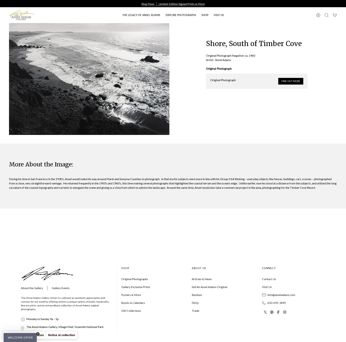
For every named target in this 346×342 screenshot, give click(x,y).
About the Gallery (32, 288)
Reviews (197, 294)
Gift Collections (131, 310)
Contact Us (269, 279)
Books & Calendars (133, 302)
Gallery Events (61, 288)
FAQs (195, 302)
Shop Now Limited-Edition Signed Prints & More (173, 4)
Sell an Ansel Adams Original (209, 287)
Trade (195, 310)
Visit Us (267, 287)
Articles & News (202, 279)
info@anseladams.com (281, 294)
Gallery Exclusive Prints (135, 287)
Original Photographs (134, 279)
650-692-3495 (276, 302)
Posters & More (131, 294)
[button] (205, 15)
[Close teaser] (38, 334)
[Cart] (335, 15)
